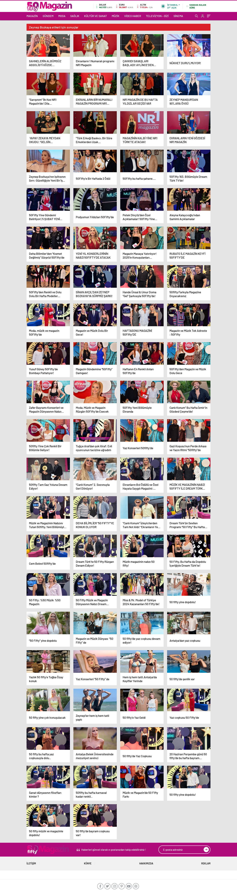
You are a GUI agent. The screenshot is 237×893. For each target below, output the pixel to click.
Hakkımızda (146, 863)
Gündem (48, 16)
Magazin (32, 16)
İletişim (31, 863)
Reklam (205, 863)
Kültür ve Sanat (95, 16)
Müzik (115, 16)
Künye (87, 863)
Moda (61, 16)
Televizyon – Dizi (157, 16)
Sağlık (74, 16)
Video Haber (132, 16)
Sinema (178, 16)
